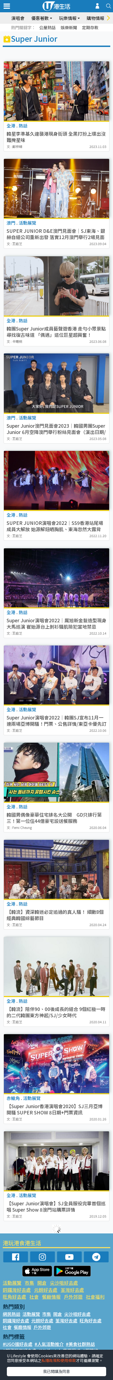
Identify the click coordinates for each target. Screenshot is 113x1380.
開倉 (42, 1282)
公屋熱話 (47, 27)
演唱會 (17, 18)
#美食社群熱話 (80, 1344)
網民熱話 (11, 1314)
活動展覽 (12, 1282)
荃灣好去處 (72, 1289)
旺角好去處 (14, 1296)
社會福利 (95, 1296)
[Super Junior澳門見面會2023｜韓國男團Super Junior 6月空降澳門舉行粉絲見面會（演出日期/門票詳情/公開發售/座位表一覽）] (56, 383)
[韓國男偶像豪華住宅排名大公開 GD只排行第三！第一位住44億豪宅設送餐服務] (56, 772)
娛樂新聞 (69, 27)
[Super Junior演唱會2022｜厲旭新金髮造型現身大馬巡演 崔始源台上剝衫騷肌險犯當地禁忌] (56, 577)
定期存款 (90, 27)
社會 (34, 1296)
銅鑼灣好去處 (17, 1289)
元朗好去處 (45, 1289)
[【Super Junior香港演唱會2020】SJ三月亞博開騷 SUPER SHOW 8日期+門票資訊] (56, 1063)
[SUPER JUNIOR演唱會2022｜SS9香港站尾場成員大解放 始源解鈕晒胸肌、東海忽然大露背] (56, 480)
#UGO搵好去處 (17, 1344)
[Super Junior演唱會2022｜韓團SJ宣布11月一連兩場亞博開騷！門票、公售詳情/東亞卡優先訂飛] (56, 675)
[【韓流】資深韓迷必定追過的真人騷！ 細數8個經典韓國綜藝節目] (56, 869)
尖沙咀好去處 (64, 1282)
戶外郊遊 (73, 1296)
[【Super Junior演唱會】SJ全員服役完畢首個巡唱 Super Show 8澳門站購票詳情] (56, 1160)
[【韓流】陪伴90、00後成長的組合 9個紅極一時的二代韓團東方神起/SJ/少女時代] (56, 966)
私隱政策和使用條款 (58, 1360)
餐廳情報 (51, 1296)
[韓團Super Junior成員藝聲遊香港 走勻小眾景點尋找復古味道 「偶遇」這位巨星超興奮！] (56, 286)
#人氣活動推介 (49, 1344)
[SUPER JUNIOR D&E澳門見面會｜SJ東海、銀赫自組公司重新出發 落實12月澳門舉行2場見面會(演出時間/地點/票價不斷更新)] (56, 188)
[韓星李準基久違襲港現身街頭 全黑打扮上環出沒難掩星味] (56, 91)
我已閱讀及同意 (56, 1371)
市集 (29, 1282)
